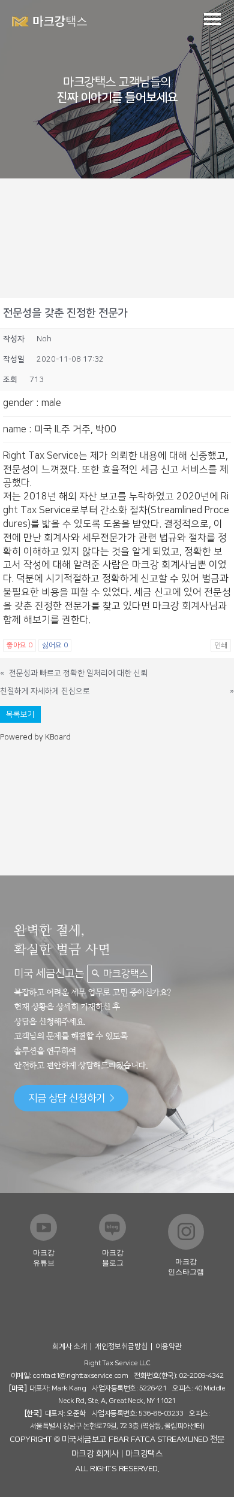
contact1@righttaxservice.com (80, 1376)
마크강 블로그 (113, 1257)
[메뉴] (212, 18)
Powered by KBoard (35, 737)
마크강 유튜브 (44, 1257)
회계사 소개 (69, 1346)
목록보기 (20, 714)
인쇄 (220, 645)
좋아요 (19, 645)
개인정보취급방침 (121, 1346)
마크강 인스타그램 (186, 1266)
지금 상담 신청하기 (66, 1098)
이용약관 (168, 1346)
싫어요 (55, 645)
